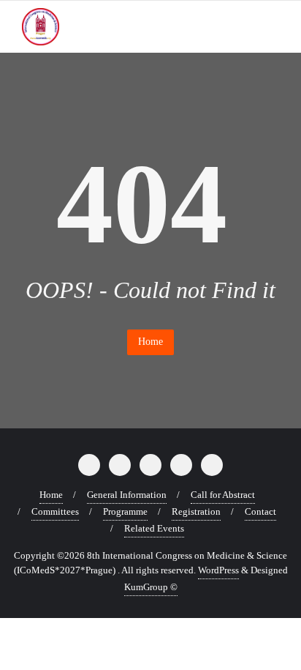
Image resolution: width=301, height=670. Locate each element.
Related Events (154, 528)
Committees (55, 511)
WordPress (218, 570)
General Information (127, 494)
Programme (125, 511)
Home (150, 341)
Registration (196, 511)
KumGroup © (151, 586)
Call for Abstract (223, 494)
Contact (260, 511)
